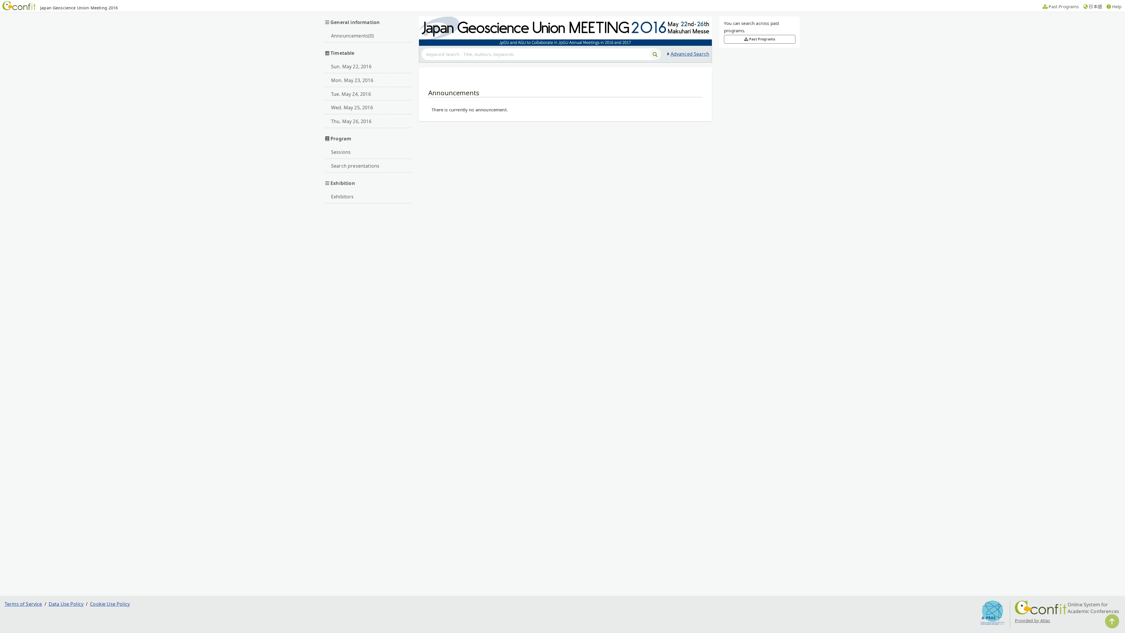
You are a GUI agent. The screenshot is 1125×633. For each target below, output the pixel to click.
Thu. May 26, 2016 (351, 121)
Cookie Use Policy (110, 604)
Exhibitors (342, 196)
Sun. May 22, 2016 (351, 66)
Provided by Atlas (1032, 620)
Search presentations (355, 166)
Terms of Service (23, 604)
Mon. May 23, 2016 (352, 80)
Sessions (341, 152)
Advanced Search (690, 54)
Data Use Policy (66, 604)
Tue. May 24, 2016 (351, 94)
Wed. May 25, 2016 (352, 107)
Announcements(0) (352, 36)
